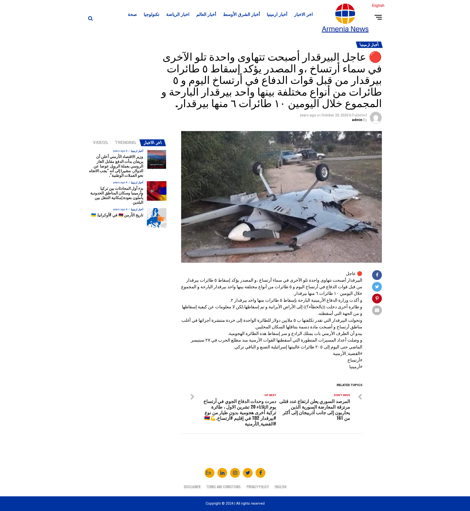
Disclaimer (192, 486)
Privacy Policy (258, 486)
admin (357, 120)
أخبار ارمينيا (277, 14)
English (280, 486)
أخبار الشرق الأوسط (241, 14)
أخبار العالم (206, 14)
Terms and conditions (223, 486)
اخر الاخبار (303, 14)
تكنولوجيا (151, 14)
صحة (132, 14)
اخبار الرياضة (177, 14)
